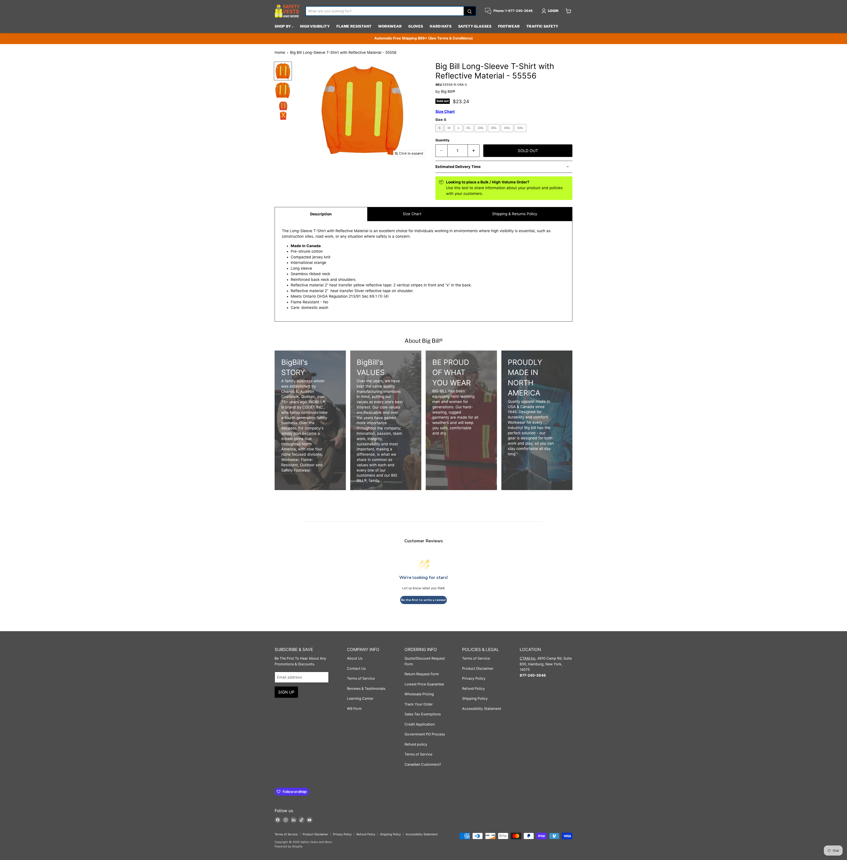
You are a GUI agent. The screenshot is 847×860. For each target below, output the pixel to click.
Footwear (509, 26)
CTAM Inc (528, 658)
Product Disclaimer (477, 668)
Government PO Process (425, 734)
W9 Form (354, 709)
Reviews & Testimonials (366, 689)
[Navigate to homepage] (287, 11)
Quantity (442, 140)
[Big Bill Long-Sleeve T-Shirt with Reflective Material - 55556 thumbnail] (283, 71)
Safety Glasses (474, 26)
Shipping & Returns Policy (514, 214)
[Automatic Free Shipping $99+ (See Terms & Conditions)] (423, 38)
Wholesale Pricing (419, 694)
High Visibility (315, 26)
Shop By (283, 26)
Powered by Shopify (288, 846)
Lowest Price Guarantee (424, 684)
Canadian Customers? (423, 764)
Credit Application (420, 724)
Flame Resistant (353, 26)
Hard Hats (440, 26)
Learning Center (360, 698)
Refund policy (416, 744)
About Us (354, 658)
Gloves (415, 26)
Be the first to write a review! (423, 600)
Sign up (286, 692)
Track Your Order (419, 704)
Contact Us (356, 668)
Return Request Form (422, 674)
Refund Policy (473, 689)
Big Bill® (448, 91)
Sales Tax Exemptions (423, 714)
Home (280, 52)
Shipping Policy (475, 698)
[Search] (470, 11)
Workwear (390, 26)
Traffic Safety (542, 26)
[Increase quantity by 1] (474, 150)
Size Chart (412, 214)
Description (321, 214)
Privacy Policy (473, 678)
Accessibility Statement (481, 709)
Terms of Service (361, 678)
